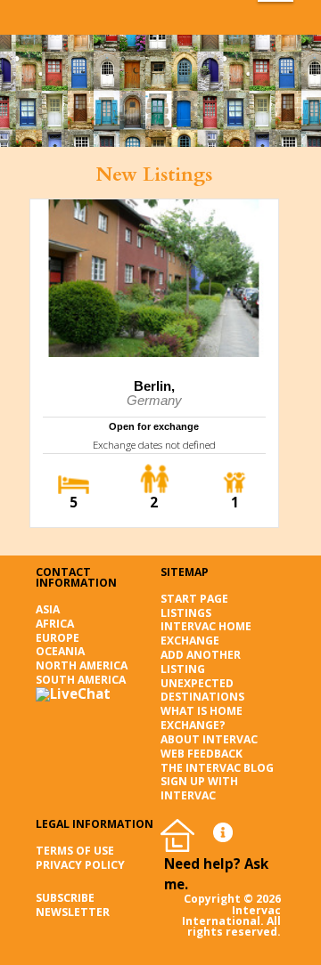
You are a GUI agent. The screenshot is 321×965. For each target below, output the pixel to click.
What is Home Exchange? (201, 718)
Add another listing (200, 662)
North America (82, 665)
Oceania (60, 651)
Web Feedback (201, 753)
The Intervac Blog (217, 767)
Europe (57, 637)
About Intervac (209, 739)
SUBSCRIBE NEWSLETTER (73, 905)
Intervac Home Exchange (205, 633)
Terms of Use (75, 850)
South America (81, 679)
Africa (55, 623)
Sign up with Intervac (199, 788)
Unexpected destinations (202, 690)
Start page (194, 598)
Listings (185, 612)
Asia (48, 609)
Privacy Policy (80, 864)
